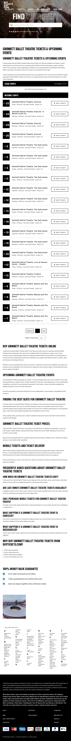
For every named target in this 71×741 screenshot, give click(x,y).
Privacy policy (33, 737)
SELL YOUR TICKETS (9, 719)
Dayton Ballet (19, 639)
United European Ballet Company (63, 657)
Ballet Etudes (7, 646)
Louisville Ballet (29, 664)
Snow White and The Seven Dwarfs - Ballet (53, 651)
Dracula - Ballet (18, 644)
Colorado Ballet (18, 633)
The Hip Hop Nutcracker (64, 637)
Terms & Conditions (21, 737)
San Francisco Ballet (53, 640)
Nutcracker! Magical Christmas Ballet (41, 642)
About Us (56, 719)
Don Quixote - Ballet (19, 641)
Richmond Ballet (52, 634)
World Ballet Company (64, 665)
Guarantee (6, 722)
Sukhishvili (52, 662)
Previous (30, 331)
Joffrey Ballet (30, 652)
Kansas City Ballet (30, 657)
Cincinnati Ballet (6, 665)
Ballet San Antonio (6, 651)
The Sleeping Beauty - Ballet (64, 644)
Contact (56, 722)
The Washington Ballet (64, 648)
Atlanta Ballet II (7, 638)
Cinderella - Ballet (18, 630)
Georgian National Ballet (18, 658)
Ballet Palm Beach (7, 648)
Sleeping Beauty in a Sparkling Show (52, 645)
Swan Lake (52, 663)
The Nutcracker (64, 640)
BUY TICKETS (61, 103)
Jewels (28, 650)
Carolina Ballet (6, 662)
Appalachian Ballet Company (7, 635)
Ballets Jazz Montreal (7, 655)
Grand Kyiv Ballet (18, 661)
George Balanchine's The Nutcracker (19, 653)
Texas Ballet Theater (64, 634)
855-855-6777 (9, 9)
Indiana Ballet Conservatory (30, 637)
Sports (30, 9)
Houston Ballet (29, 630)
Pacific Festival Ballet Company (41, 657)
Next (43, 331)
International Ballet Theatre (30, 644)
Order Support (32, 715)
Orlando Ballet (40, 649)
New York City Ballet (41, 637)
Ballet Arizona (7, 644)
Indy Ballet (29, 639)
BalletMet (6, 653)
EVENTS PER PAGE (31, 338)
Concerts (20, 9)
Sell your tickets (43, 9)
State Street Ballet (53, 660)
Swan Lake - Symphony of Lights (53, 666)
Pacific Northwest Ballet (41, 661)
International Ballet (30, 641)
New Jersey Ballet (41, 634)
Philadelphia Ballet (41, 665)
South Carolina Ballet (52, 656)
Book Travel (58, 9)
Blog (4, 715)
